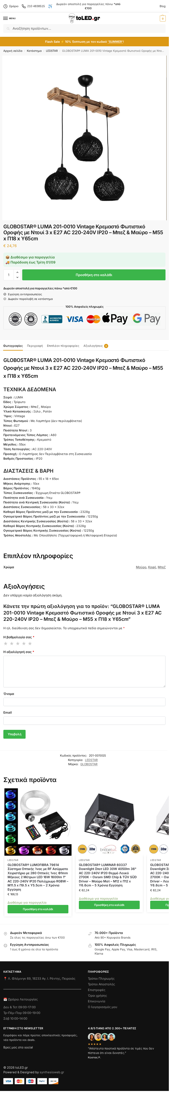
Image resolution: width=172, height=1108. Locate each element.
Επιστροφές (96, 990)
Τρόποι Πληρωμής (101, 978)
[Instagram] (14, 1055)
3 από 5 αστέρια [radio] (18, 643)
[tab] (13, 345)
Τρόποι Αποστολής (101, 984)
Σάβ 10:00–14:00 (15, 1018)
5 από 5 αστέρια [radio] (30, 643)
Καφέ (152, 567)
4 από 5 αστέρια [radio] (24, 643)
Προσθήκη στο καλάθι (94, 275)
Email (7, 712)
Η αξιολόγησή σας (18, 652)
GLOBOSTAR (89, 764)
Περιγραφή (35, 345)
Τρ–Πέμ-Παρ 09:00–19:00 (21, 1013)
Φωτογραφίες (13, 345)
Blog (162, 6)
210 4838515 (36, 6)
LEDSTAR (52, 50)
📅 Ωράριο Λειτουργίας (20, 999)
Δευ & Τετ (10, 1007)
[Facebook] (5, 1055)
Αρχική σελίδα (12, 50)
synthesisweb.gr (52, 1072)
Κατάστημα (34, 50)
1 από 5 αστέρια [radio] (5, 643)
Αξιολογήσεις (95, 345)
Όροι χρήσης (97, 996)
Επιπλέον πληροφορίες (63, 345)
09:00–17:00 (27, 1007)
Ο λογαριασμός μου (102, 1007)
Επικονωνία (96, 1001)
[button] (162, 18)
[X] (29, 1055)
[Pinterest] (44, 1055)
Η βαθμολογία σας (18, 637)
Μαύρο (141, 567)
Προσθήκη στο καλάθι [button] (38, 909)
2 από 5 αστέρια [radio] (11, 643)
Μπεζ (161, 567)
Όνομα (8, 694)
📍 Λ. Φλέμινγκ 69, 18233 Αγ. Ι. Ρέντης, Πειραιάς (39, 978)
